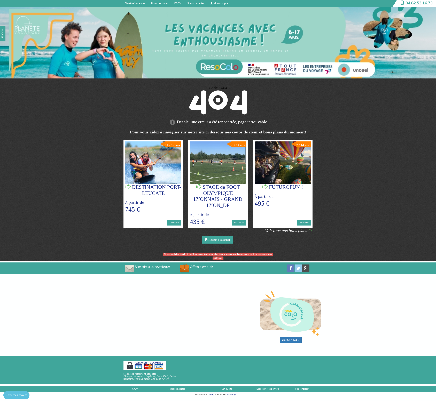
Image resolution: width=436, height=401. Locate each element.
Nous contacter (196, 3)
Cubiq (211, 394)
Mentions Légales (176, 388)
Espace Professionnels (267, 388)
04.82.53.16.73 (419, 3)
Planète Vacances (135, 3)
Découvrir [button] (174, 222)
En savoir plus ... (290, 339)
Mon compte (220, 3)
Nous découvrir (159, 3)
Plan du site (226, 388)
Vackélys (232, 394)
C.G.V (135, 388)
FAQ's (177, 3)
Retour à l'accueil (219, 239)
